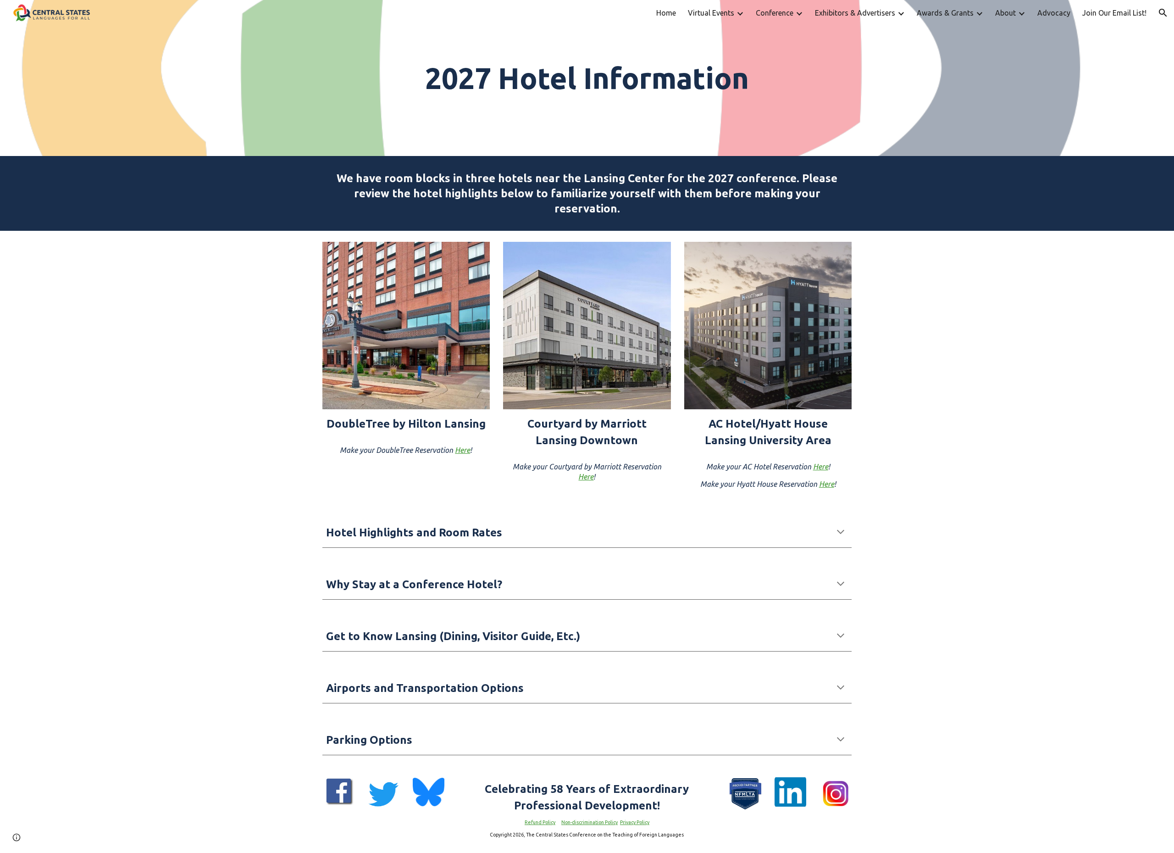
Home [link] (666, 13)
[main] (587, 78)
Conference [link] (774, 13)
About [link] (1005, 13)
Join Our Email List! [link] (1114, 13)
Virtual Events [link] (711, 13)
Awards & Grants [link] (945, 13)
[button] (1163, 13)
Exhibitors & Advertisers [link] (855, 13)
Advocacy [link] (1053, 13)
